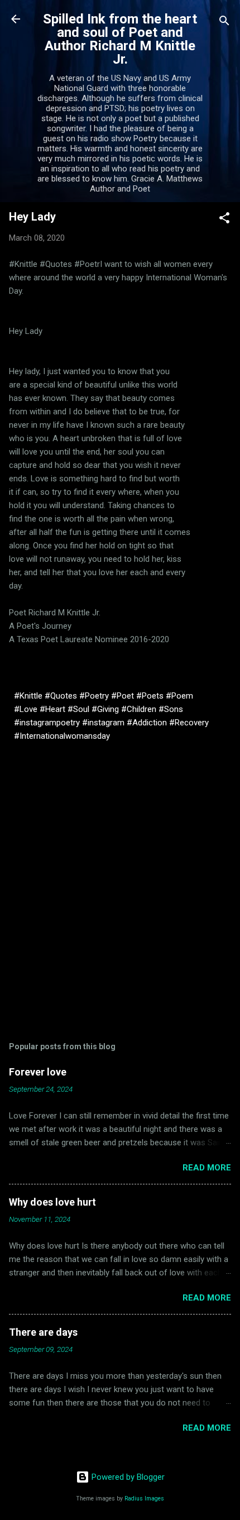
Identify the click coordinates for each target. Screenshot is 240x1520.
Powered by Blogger (127, 1477)
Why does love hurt (52, 1202)
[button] (224, 219)
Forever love (37, 1072)
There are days (43, 1332)
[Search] (224, 23)
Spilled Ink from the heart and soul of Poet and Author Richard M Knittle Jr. (120, 39)
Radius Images (144, 1498)
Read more (207, 1168)
